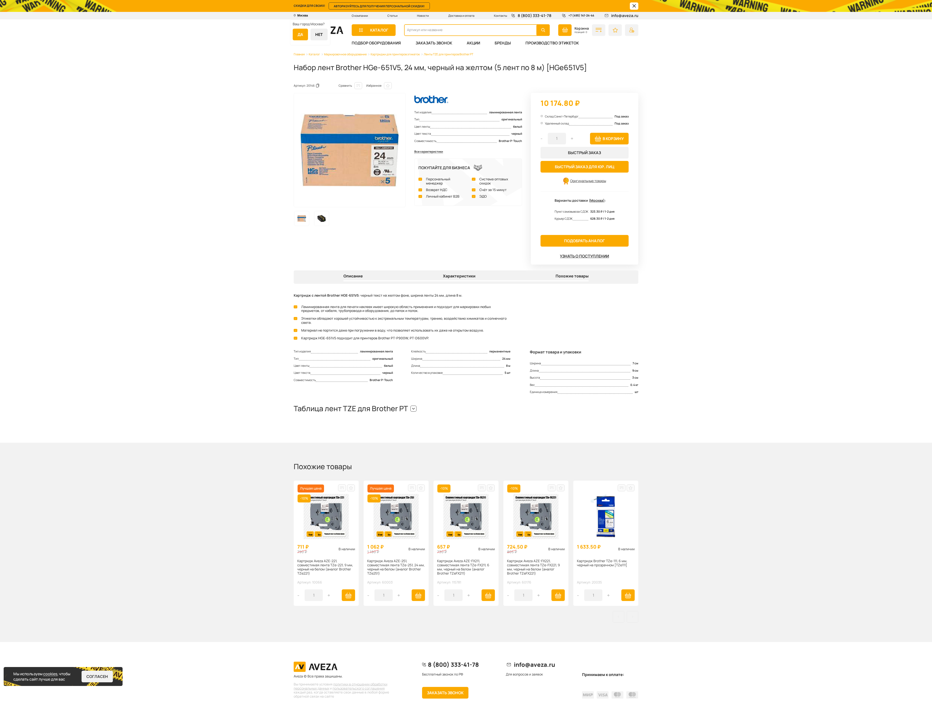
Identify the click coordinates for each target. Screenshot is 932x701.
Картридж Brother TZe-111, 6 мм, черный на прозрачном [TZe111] (602, 563)
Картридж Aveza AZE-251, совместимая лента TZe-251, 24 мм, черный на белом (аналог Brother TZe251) (396, 567)
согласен (97, 676)
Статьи (392, 16)
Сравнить (345, 85)
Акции (473, 43)
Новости (423, 16)
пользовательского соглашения (359, 688)
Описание (353, 276)
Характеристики (459, 276)
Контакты (500, 16)
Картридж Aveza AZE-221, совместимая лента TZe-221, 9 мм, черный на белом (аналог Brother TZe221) (325, 567)
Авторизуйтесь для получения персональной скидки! (379, 6)
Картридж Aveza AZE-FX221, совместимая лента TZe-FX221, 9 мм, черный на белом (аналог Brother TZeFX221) (533, 567)
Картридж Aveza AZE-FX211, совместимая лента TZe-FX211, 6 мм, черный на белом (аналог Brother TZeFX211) (463, 567)
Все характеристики (428, 152)
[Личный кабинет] (631, 30)
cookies (50, 673)
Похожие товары (572, 276)
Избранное (374, 85)
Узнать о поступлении (584, 256)
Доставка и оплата (461, 16)
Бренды (503, 43)
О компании (360, 16)
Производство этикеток (552, 43)
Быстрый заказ (584, 152)
